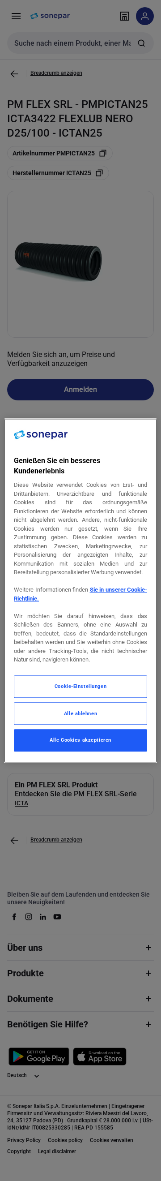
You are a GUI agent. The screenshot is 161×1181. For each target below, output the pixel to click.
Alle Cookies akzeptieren (80, 740)
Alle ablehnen (80, 713)
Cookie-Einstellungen (80, 686)
